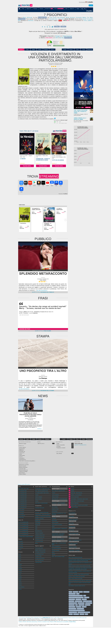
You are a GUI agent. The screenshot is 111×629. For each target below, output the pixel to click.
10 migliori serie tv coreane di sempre (26, 536)
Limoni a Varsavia (38, 496)
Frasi (83, 49)
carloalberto (21, 458)
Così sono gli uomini (39, 547)
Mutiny (53, 552)
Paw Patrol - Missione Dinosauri (58, 539)
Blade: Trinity (71, 523)
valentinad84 (22, 455)
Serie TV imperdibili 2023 (23, 526)
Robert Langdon (72, 606)
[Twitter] (45, 27)
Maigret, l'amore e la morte (40, 549)
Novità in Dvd (21, 517)
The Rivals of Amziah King (40, 552)
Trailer (64, 49)
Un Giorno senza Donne (39, 558)
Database (28, 617)
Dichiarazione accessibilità (62, 621)
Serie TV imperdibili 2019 (23, 534)
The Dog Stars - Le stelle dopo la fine (42, 488)
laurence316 (22, 448)
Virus (76, 604)
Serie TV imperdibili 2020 (23, 532)
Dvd (52, 617)
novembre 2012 (83, 444)
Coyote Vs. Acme (55, 509)
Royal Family (71, 601)
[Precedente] (20, 220)
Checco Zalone (72, 599)
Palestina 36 (37, 524)
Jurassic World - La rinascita (74, 550)
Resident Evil (37, 520)
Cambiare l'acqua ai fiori (40, 535)
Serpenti (53, 554)
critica (85, 20)
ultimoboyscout (22, 459)
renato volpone (22, 447)
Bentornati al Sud (38, 530)
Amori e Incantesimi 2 (56, 546)
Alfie (69, 536)
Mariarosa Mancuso (23, 470)
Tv (53, 617)
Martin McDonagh (27, 17)
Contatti (24, 621)
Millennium (84, 606)
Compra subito (68, 37)
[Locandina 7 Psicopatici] (23, 84)
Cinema (24, 617)
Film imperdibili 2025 (23, 490)
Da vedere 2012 (42, 17)
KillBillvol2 (21, 450)
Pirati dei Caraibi (81, 603)
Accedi (90, 5)
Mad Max (70, 614)
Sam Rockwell (61, 17)
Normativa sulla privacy (32, 621)
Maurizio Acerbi (22, 466)
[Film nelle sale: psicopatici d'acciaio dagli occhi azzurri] (30, 409)
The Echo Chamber (55, 550)
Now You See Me (72, 593)
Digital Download (67, 36)
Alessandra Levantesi (24, 464)
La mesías (23, 158)
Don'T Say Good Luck (39, 560)
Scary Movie (75, 591)
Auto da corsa (71, 604)
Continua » (39, 428)
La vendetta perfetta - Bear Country (42, 492)
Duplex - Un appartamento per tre (75, 540)
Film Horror (21, 545)
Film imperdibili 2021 (23, 498)
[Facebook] (42, 27)
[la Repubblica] (86, 2)
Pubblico (46, 49)
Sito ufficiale (59, 453)
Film (32, 617)
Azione (20, 549)
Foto (77, 49)
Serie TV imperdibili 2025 (23, 522)
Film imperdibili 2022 (23, 496)
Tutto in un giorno (58, 160)
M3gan (78, 593)
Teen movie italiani (72, 608)
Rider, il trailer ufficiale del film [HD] (75, 557)
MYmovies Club (83, 617)
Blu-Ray (61, 37)
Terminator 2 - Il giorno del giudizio (58, 502)
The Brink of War (38, 556)
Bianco (36, 543)
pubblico (90, 20)
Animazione (21, 547)
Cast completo (21, 19)
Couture (36, 501)
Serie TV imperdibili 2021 (23, 530)
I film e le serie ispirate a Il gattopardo (76, 597)
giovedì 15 (85, 19)
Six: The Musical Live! (39, 554)
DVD (57, 37)
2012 (62, 19)
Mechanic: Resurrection (73, 519)
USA (59, 19)
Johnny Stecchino (72, 512)
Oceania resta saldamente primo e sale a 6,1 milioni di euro (80, 580)
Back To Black (71, 516)
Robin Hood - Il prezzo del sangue (77, 501)
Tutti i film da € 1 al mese (29, 131)
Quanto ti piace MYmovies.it (24, 484)
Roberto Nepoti (22, 474)
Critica (39, 49)
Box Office (57, 617)
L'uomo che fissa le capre (73, 533)
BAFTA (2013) (41, 443)
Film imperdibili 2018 (23, 505)
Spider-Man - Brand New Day (76, 492)
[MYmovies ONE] (59, 131)
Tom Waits (90, 17)
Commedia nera (53, 19)
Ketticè (53, 526)
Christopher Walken (81, 17)
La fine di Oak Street (75, 496)
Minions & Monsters (74, 503)
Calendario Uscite (38, 617)
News (33, 49)
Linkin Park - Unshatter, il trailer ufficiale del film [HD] (79, 574)
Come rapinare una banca (57, 524)
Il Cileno (36, 494)
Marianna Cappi (22, 443)
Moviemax (30, 20)
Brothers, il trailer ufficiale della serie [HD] (77, 576)
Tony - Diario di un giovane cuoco (41, 490)
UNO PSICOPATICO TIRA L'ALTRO (42, 371)
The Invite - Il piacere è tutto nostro (41, 512)
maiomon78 (21, 452)
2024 (28, 488)
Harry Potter (78, 606)
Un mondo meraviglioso (56, 548)
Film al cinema (21, 511)
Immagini (59, 446)
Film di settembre (22, 515)
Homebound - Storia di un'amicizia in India (43, 159)
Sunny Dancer (54, 511)
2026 (22, 488)
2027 (19, 488)
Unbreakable (87, 604)
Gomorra (80, 591)
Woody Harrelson (70, 17)
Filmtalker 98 (22, 451)
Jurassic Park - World (87, 601)
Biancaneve (87, 597)
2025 (25, 488)
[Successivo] (65, 220)
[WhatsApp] (50, 27)
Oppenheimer (78, 599)
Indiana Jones (81, 604)
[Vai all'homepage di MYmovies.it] (25, 6)
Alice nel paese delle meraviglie (84, 612)
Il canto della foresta (39, 541)
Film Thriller (21, 543)
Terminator (82, 614)
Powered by (61, 193)
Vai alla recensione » (42, 290)
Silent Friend (54, 520)
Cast (27, 49)
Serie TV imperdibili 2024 (23, 524)
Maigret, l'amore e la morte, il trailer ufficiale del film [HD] (79, 565)
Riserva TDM (53, 621)
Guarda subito (27, 166)
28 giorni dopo (86, 591)
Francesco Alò (22, 468)
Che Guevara (76, 614)
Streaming (90, 49)
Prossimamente (64, 617)
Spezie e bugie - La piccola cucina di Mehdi (79, 505)
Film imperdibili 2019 (23, 503)
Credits (20, 621)
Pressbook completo (61, 447)
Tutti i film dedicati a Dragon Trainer (75, 595)
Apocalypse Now (72, 526)
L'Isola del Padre (38, 562)
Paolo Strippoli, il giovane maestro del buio (77, 585)
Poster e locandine (61, 445)
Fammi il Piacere (55, 522)
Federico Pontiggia (23, 471)
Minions (70, 591)
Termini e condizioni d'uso (43, 621)
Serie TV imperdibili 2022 (23, 528)
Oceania (72, 488)
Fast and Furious (80, 608)
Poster (71, 49)
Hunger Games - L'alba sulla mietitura (42, 514)
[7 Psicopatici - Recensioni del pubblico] (43, 269)
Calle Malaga (37, 522)
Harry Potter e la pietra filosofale (41, 503)
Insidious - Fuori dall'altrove (76, 494)
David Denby (22, 472)
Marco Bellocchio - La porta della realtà (59, 498)
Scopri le (43, 292)
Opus (85, 595)
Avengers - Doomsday (39, 518)
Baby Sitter (84, 599)
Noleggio (57, 36)
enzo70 (20, 456)
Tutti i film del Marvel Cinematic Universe (76, 610)
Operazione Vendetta (73, 546)
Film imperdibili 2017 (23, 507)
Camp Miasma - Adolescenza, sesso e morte (79, 498)
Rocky (86, 614)
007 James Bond (89, 603)
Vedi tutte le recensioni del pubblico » (27, 460)
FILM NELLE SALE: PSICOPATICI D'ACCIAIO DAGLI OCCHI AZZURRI (30, 414)
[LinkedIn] (47, 27)
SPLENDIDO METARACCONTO (43, 273)
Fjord (36, 528)
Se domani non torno (39, 539)
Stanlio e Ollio (71, 529)
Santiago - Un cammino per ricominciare (43, 516)
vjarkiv (20, 454)
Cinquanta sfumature (73, 603)
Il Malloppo (54, 518)
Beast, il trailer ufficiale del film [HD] (75, 578)
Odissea (72, 490)
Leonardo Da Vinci (78, 601)
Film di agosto (21, 513)
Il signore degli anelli (73, 612)
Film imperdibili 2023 (23, 494)
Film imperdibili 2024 (23, 492)
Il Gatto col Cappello (39, 532)
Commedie (21, 541)
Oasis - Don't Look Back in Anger (58, 556)
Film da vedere (21, 509)
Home (20, 617)
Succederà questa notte (39, 537)
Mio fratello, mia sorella (73, 543)
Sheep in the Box (38, 498)
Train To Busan (55, 506)
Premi (52, 49)
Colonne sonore (75, 617)
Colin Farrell (53, 17)
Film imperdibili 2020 (23, 501)
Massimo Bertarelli (23, 467)
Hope (36, 526)
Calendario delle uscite (39, 507)
